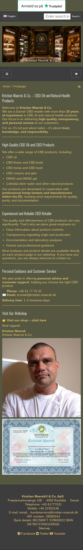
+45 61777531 (51, 504)
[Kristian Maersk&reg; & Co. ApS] (41, 44)
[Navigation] (7, 74)
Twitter (44, 533)
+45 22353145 (49, 508)
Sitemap (44, 528)
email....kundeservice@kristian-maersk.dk (48, 512)
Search (75, 16)
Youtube (59, 533)
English (11, 16)
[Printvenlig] (79, 86)
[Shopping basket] (76, 74)
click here (39, 320)
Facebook (27, 533)
